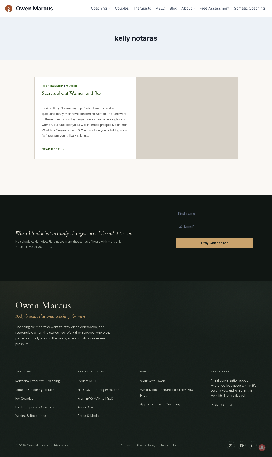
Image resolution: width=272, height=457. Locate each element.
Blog (173, 8)
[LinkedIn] (253, 445)
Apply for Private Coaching (160, 404)
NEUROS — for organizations (98, 390)
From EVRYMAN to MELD (95, 398)
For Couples (24, 398)
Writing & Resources (30, 416)
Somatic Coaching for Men (35, 390)
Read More (53, 149)
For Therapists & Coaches (34, 407)
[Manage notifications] (262, 447)
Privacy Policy (146, 445)
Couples (122, 8)
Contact (222, 405)
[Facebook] (242, 445)
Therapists (142, 8)
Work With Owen (152, 381)
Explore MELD (88, 381)
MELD (160, 8)
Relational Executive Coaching (37, 381)
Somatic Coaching (249, 8)
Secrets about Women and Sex (72, 93)
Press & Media (88, 416)
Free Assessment (215, 8)
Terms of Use (169, 445)
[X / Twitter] (231, 445)
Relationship (52, 86)
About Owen (87, 407)
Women (71, 86)
